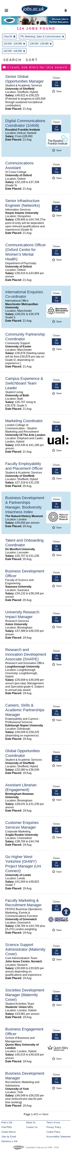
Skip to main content (14, 3)
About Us (31, 1122)
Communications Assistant (19, 165)
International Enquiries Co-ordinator (24, 294)
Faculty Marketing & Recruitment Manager (23, 902)
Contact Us (32, 1127)
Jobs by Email (8, 1136)
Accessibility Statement (58, 1136)
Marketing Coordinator (24, 421)
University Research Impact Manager (22, 614)
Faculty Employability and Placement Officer (24, 466)
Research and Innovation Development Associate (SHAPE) (25, 654)
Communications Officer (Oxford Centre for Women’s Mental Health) (25, 252)
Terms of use (53, 1122)
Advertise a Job (9, 1141)
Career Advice (8, 1132)
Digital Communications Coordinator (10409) (25, 123)
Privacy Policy (53, 1127)
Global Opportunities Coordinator (22, 753)
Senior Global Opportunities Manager (24, 78)
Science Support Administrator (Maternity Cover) (25, 949)
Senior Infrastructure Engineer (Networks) (22, 203)
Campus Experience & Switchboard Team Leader (24, 383)
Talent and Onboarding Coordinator (24, 542)
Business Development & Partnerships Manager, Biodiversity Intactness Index (24, 505)
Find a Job (6, 1122)
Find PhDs (6, 1127)
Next (45, 1114)
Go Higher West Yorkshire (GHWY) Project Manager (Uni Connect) (23, 864)
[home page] (34, 14)
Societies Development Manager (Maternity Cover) (24, 995)
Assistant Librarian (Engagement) (21, 787)
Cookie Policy (53, 1132)
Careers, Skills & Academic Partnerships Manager (24, 710)
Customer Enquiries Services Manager (22, 824)
